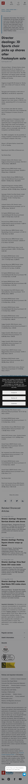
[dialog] (14, 392)
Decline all (14, 398)
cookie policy (21, 386)
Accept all (14, 392)
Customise (14, 403)
